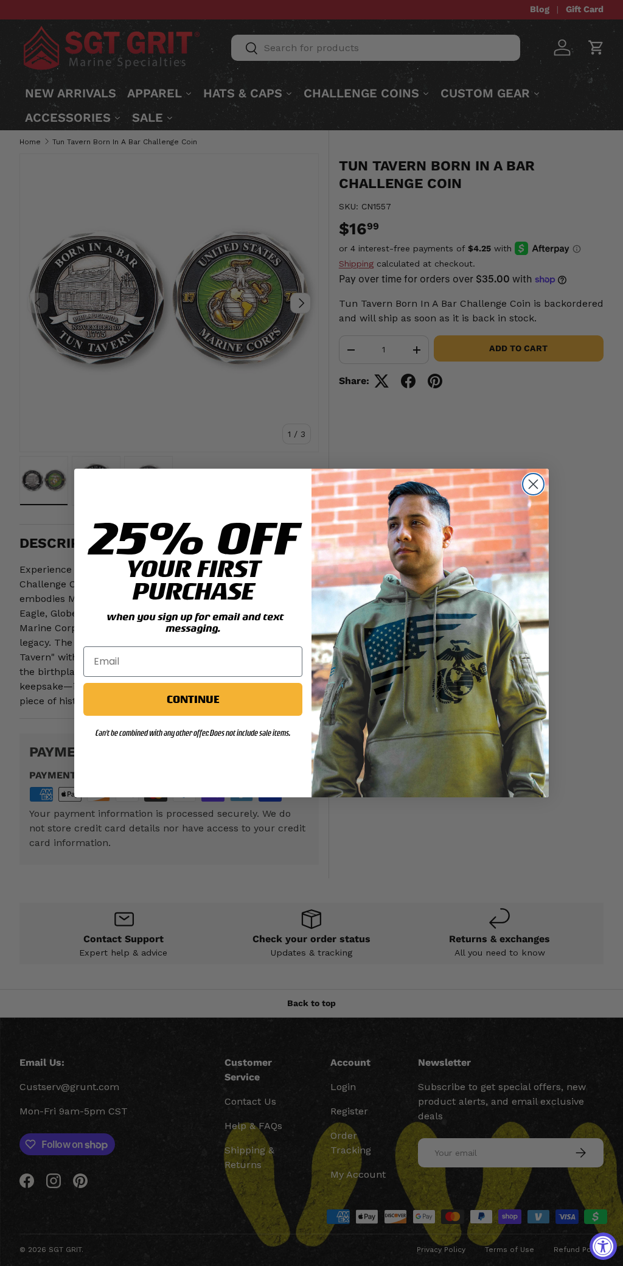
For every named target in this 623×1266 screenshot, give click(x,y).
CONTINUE (193, 699)
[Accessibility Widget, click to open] (603, 1246)
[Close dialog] (533, 484)
